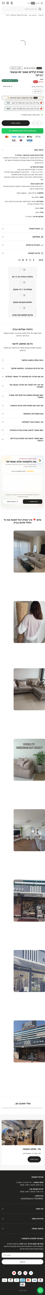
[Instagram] (25, 1273)
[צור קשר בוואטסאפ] (40, 1290)
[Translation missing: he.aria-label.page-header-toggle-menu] (41, 3)
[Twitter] (30, 260)
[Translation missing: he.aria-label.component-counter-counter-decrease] (41, 123)
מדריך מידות (6, 86)
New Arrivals (33, 15)
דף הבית (41, 15)
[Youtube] (14, 1273)
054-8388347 (38, 1198)
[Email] (19, 260)
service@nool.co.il (27, 1198)
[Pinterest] (27, 260)
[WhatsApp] (23, 260)
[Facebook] (34, 260)
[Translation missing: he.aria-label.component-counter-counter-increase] (33, 123)
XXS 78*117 (38, 91)
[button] (22, 9)
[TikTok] (20, 1273)
